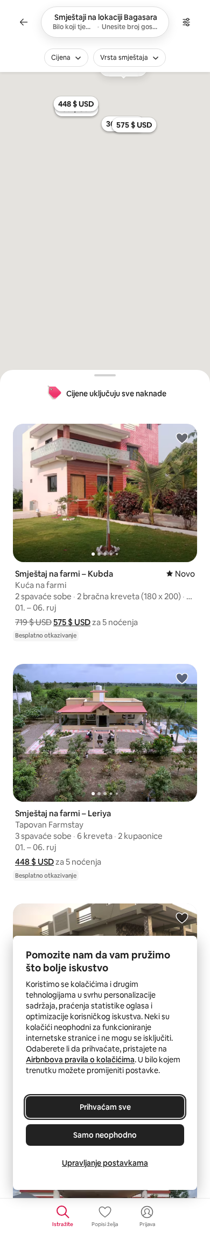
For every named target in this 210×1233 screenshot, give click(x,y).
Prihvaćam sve (105, 1107)
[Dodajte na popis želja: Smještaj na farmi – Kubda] (182, 437)
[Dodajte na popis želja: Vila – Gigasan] (182, 917)
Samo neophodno (105, 1135)
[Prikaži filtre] (186, 22)
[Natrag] (23, 22)
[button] (71, 622)
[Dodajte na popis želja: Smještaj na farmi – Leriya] (182, 677)
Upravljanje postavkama (105, 1163)
